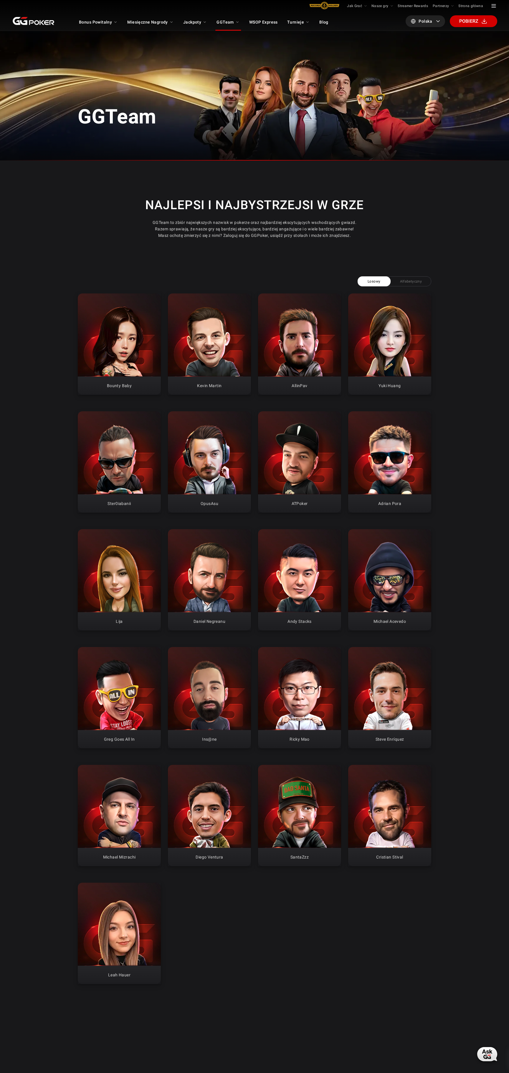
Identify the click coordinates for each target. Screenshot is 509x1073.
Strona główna (470, 6)
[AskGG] (487, 1053)
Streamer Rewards (413, 6)
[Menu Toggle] (493, 5)
